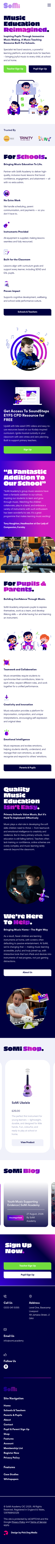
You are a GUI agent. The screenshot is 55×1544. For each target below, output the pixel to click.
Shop (7, 1434)
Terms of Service (38, 1522)
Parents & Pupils (27, 768)
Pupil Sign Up (40, 69)
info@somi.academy (14, 1341)
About (7, 1420)
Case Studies (11, 1475)
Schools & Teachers (27, 312)
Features (9, 1439)
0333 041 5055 (11, 1308)
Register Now (11, 1453)
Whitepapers (11, 1479)
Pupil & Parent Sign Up (16, 1429)
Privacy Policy (12, 1458)
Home (7, 1406)
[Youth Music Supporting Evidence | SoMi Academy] (26, 1204)
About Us (27, 973)
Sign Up (28, 450)
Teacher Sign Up (15, 69)
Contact (8, 1425)
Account (8, 1444)
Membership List (13, 1448)
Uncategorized (15, 1218)
